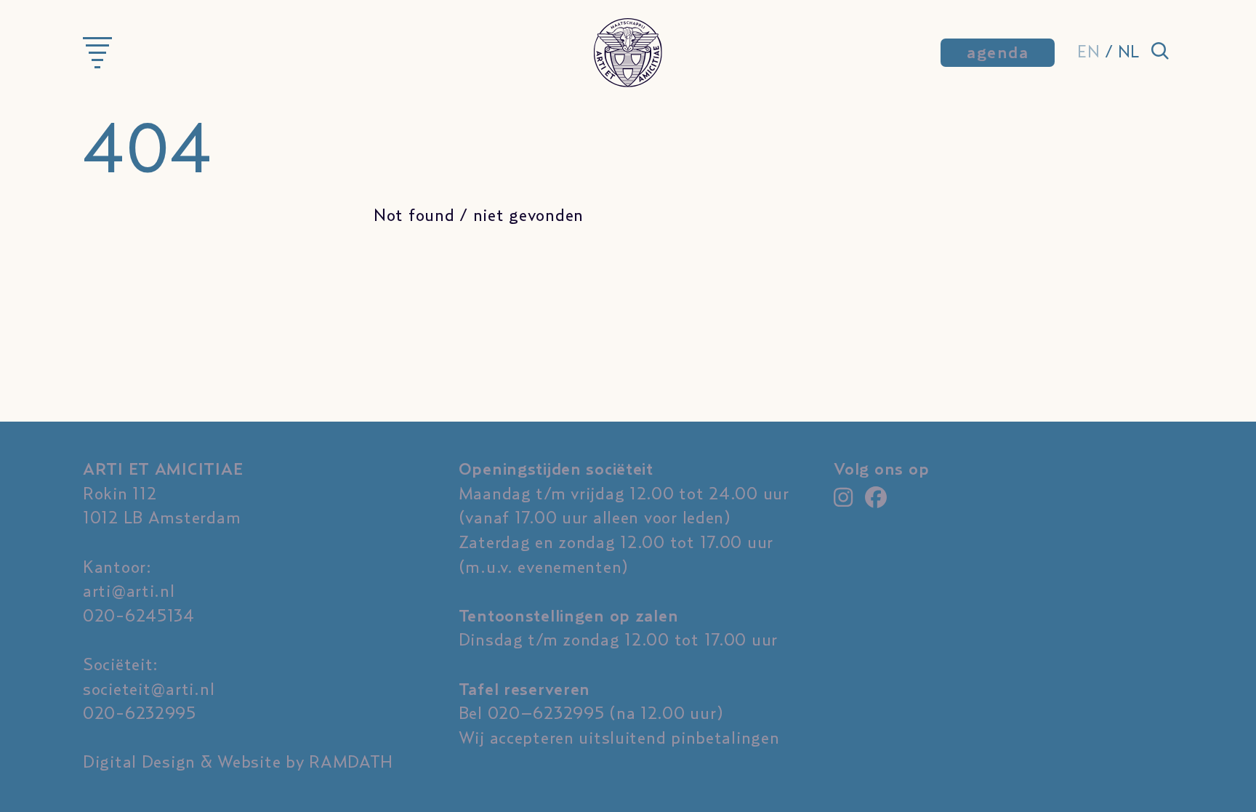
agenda (997, 53)
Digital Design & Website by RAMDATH (238, 762)
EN (1088, 52)
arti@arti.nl (129, 591)
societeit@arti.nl (148, 690)
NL (1129, 52)
